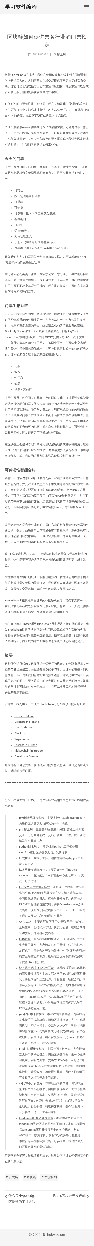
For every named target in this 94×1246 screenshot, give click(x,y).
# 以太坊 (12, 1177)
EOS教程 (25, 939)
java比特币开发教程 (31, 1014)
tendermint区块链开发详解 (36, 1118)
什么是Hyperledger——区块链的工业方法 (25, 1199)
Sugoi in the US (24, 739)
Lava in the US (23, 727)
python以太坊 (28, 846)
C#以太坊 (25, 921)
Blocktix (19, 733)
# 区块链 (30, 1177)
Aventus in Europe (26, 756)
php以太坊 (26, 829)
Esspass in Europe (25, 744)
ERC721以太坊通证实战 (34, 887)
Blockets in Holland (26, 721)
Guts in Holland (24, 716)
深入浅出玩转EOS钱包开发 (36, 967)
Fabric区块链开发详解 (69, 1196)
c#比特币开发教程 (30, 1083)
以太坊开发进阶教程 (32, 869)
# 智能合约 (49, 1177)
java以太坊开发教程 (31, 817)
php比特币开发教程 (31, 1048)
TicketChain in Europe (28, 750)
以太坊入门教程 (29, 858)
